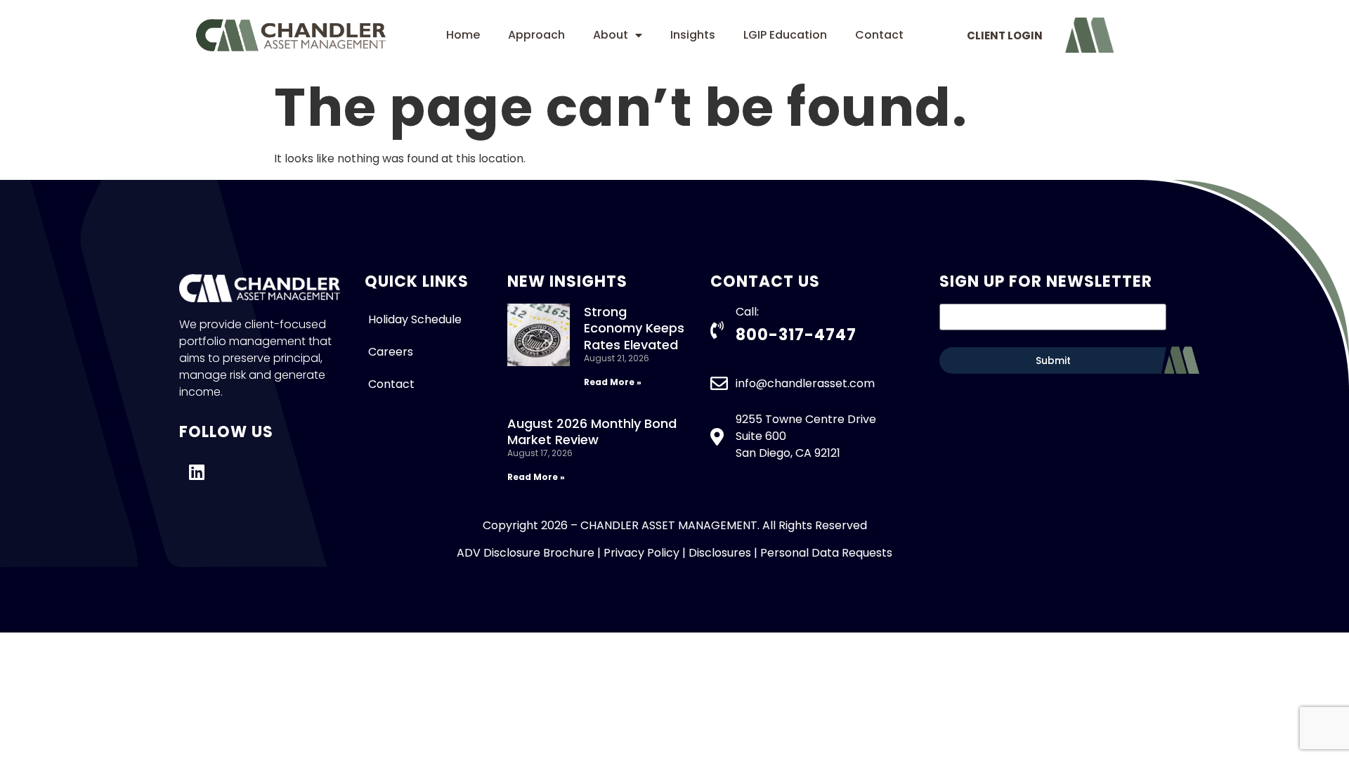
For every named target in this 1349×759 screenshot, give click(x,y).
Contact (879, 35)
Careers (390, 352)
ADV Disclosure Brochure (525, 553)
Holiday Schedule (415, 319)
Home (463, 35)
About (610, 35)
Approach (536, 35)
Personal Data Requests (826, 553)
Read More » (612, 382)
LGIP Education (785, 35)
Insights (692, 35)
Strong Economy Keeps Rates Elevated (634, 328)
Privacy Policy (641, 553)
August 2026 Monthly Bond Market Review (592, 431)
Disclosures (720, 553)
